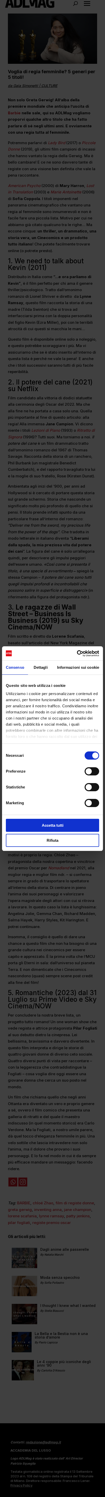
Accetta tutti (52, 825)
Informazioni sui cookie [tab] (78, 667)
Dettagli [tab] (41, 667)
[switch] (92, 771)
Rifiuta (52, 840)
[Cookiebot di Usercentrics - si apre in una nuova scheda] (77, 653)
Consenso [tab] (15, 667)
